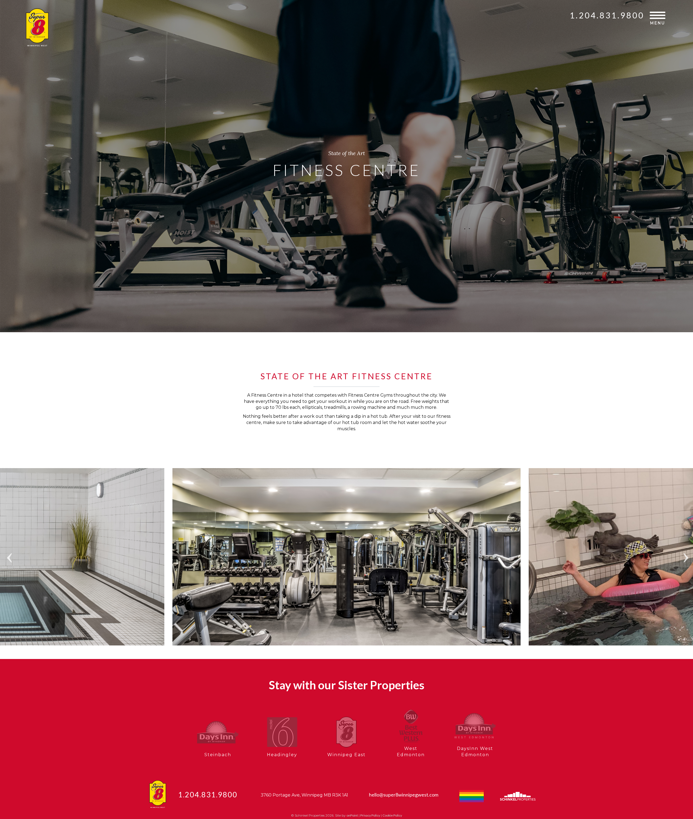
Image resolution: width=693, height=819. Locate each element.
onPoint (352, 815)
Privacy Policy (370, 815)
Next (684, 543)
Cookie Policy (392, 815)
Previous (8, 543)
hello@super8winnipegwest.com (403, 795)
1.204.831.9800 (607, 15)
